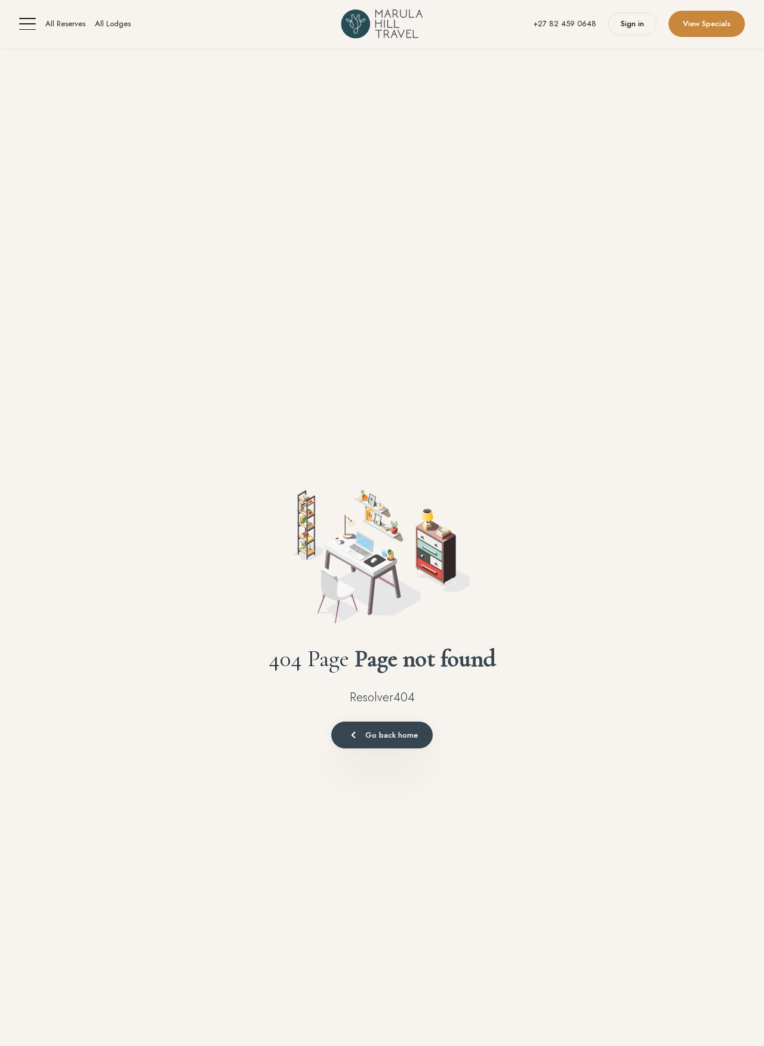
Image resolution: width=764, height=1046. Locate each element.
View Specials (707, 23)
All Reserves (65, 23)
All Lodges (113, 23)
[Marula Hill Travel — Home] (382, 23)
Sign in (632, 23)
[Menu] (27, 24)
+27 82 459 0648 (564, 23)
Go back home (391, 735)
